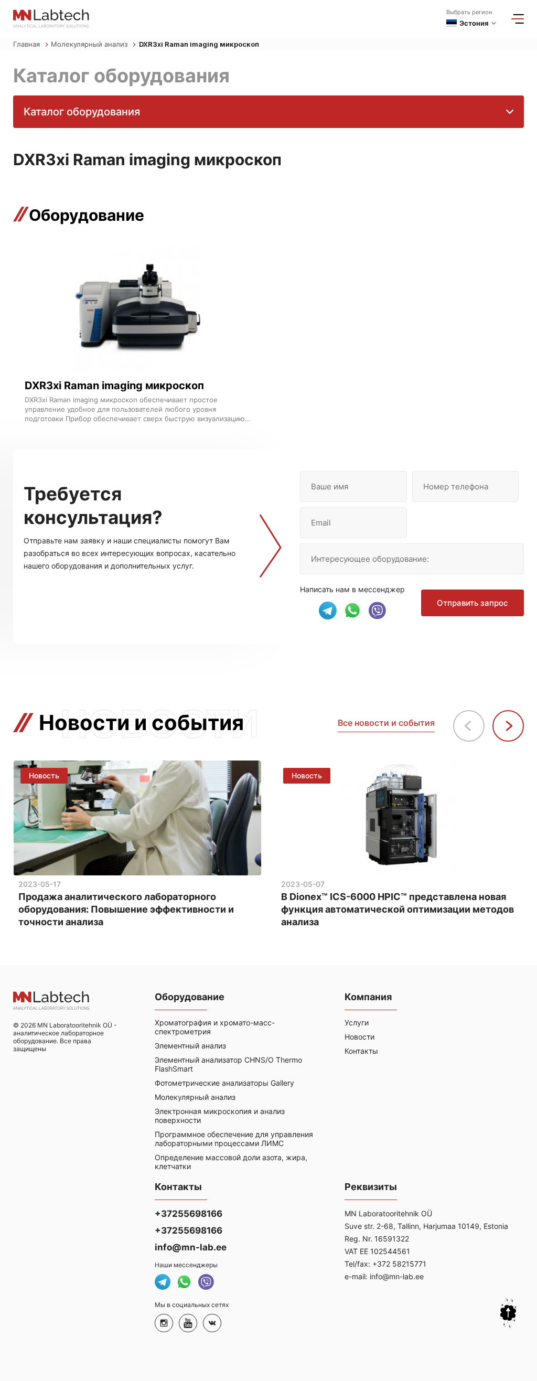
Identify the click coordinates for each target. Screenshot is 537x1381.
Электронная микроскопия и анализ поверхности (220, 1116)
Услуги (357, 1022)
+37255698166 (188, 1213)
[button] (508, 726)
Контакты (361, 1050)
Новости (359, 1036)
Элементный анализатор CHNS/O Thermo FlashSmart (228, 1064)
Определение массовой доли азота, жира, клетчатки (231, 1162)
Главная (27, 44)
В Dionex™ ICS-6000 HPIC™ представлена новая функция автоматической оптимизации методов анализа (397, 909)
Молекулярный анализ (90, 44)
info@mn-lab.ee (191, 1247)
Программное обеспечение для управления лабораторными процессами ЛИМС (234, 1139)
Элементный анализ (190, 1045)
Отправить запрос (472, 603)
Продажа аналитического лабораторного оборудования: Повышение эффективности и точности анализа (126, 909)
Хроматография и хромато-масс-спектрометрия (215, 1027)
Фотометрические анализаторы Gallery (224, 1082)
